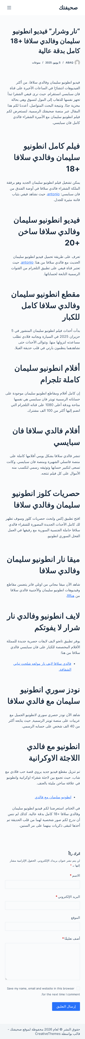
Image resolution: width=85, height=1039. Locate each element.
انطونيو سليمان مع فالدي (53, 797)
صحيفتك (68, 7)
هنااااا (70, 595)
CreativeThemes (48, 1034)
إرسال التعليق (66, 1006)
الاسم (75, 875)
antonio (53, 194)
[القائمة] (9, 8)
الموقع (75, 918)
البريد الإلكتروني (68, 897)
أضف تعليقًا (71, 938)
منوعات (36, 62)
